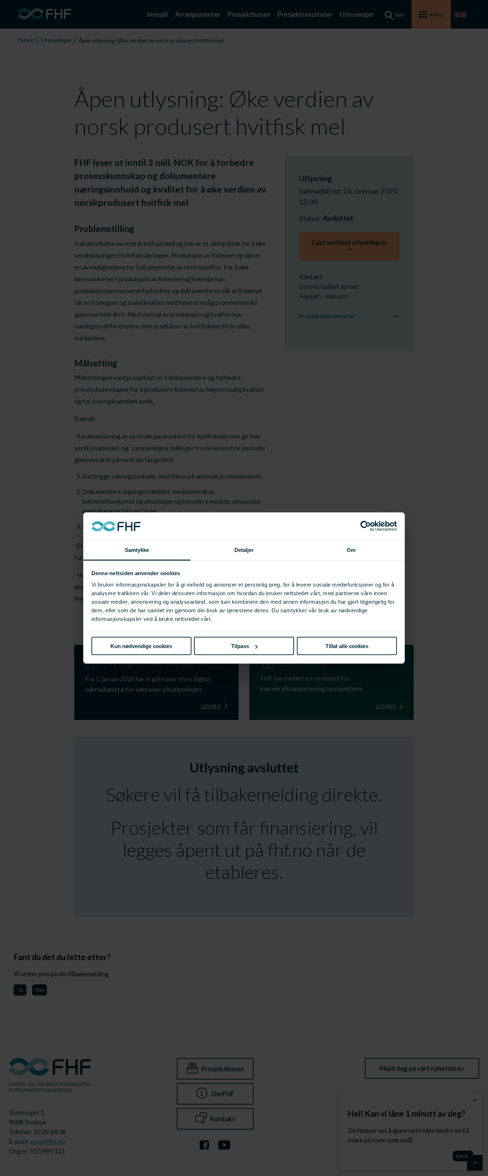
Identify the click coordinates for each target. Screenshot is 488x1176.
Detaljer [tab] (244, 550)
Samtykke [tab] (137, 550)
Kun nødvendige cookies (141, 646)
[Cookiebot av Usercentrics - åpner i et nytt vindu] (365, 526)
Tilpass (240, 646)
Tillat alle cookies (346, 646)
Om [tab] (351, 550)
